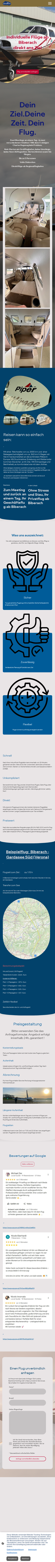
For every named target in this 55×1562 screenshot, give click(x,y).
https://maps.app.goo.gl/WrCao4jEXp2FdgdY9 (18, 1288)
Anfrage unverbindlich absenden (27, 1459)
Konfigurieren (12, 1553)
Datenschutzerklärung (15, 1550)
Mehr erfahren (27, 1164)
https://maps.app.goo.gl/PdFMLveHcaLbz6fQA (19, 1228)
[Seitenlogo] (7, 3)
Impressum (32, 1550)
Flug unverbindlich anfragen (27, 72)
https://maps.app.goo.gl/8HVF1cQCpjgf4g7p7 (18, 1339)
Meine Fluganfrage (16, 1409)
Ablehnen (25, 1559)
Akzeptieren (12, 1559)
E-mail (11, 1398)
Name (11, 1387)
